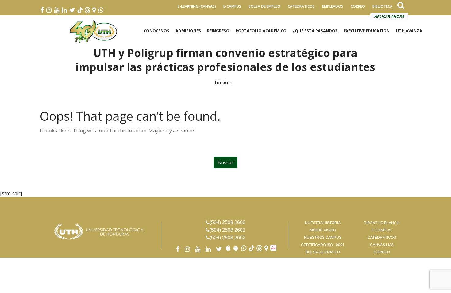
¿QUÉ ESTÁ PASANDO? (315, 30)
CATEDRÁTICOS (382, 237)
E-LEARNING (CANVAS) (197, 6)
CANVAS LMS (382, 245)
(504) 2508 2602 (227, 237)
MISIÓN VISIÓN (323, 230)
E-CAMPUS (232, 6)
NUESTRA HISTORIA (323, 223)
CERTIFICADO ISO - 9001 (323, 245)
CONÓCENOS (156, 30)
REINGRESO (218, 30)
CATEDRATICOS (301, 6)
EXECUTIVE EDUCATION (367, 30)
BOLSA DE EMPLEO (264, 6)
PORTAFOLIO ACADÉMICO (261, 30)
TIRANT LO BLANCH (381, 223)
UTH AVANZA (409, 30)
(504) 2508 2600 (227, 222)
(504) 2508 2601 (227, 230)
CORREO (358, 6)
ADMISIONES (188, 30)
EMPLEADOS (332, 6)
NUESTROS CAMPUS (322, 237)
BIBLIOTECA (382, 6)
